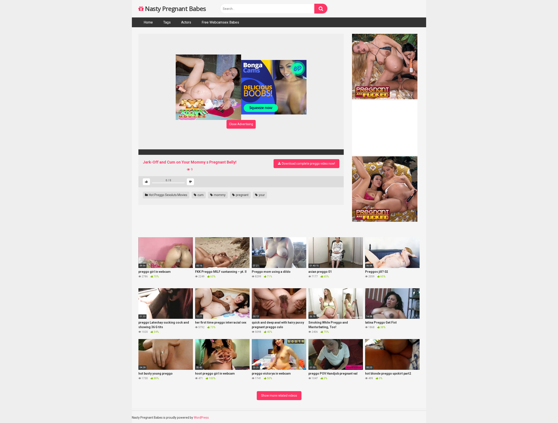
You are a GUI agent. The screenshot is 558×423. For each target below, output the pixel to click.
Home (148, 22)
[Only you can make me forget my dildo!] (241, 152)
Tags (167, 22)
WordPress (201, 417)
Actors (186, 22)
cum (200, 195)
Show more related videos (279, 395)
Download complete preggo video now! (308, 163)
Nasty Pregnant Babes (175, 8)
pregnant (241, 195)
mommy (219, 195)
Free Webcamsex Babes (220, 22)
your (261, 195)
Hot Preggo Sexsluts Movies (167, 195)
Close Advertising (241, 124)
